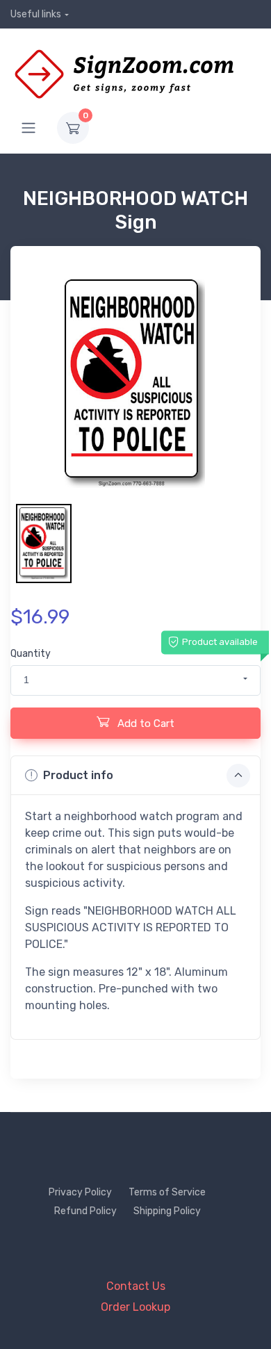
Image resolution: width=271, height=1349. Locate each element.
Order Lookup (135, 1307)
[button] (135, 680)
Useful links (35, 14)
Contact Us (135, 1286)
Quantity (30, 654)
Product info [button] (78, 775)
